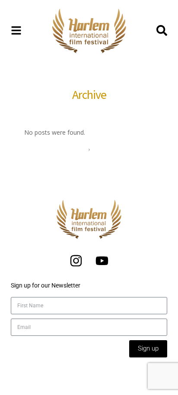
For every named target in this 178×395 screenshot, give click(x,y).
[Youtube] (102, 261)
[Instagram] (76, 261)
